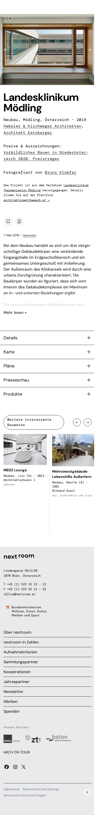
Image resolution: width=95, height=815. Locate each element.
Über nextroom (17, 632)
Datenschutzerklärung (40, 789)
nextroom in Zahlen (21, 642)
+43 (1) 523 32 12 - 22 (26, 589)
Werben (11, 701)
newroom (29, 235)
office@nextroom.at (19, 594)
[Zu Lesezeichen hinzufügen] (8, 221)
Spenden (11, 711)
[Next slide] (89, 50)
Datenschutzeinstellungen (25, 795)
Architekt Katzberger (28, 132)
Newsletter (13, 691)
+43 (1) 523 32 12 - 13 (26, 584)
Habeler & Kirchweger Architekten (42, 126)
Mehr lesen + (47, 301)
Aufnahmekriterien (20, 652)
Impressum (11, 789)
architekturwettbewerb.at (26, 200)
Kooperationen (17, 671)
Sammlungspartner (21, 662)
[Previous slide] (6, 50)
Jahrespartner (16, 681)
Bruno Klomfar (60, 172)
